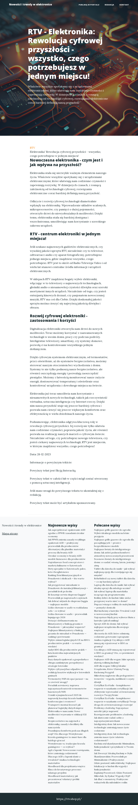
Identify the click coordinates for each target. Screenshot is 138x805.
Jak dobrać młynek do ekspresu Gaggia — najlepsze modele (68, 603)
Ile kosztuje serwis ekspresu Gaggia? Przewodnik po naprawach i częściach (67, 596)
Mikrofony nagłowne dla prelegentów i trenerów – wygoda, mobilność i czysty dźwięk (114, 678)
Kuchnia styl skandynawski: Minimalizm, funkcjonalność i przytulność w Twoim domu (114, 746)
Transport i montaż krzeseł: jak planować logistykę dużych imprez (65, 706)
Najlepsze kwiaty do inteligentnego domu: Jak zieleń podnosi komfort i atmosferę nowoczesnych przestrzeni (114, 552)
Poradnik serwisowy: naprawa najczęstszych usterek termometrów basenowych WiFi (67, 688)
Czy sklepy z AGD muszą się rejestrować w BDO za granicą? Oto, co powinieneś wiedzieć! (114, 653)
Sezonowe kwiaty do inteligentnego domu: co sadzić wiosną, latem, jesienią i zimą (114, 562)
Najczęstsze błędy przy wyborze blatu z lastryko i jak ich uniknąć (114, 619)
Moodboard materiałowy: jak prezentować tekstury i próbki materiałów (63, 779)
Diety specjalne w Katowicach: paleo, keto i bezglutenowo (67, 570)
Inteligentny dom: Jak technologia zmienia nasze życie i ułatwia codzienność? (111, 737)
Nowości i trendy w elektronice (30, 4)
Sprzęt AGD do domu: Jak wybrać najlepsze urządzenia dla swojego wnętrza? (111, 627)
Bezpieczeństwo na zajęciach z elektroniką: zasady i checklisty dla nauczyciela (65, 724)
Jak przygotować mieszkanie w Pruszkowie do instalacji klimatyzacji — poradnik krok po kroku (68, 588)
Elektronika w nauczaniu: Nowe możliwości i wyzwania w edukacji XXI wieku (67, 714)
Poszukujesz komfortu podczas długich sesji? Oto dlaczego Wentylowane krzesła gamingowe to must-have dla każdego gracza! (68, 735)
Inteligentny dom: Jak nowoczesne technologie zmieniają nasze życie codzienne (112, 727)
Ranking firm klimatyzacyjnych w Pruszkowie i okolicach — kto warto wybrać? (66, 578)
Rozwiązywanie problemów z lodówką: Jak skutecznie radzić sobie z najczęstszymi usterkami (113, 717)
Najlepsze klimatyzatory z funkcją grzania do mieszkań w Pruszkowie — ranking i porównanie (67, 633)
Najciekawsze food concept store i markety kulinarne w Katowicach (66, 564)
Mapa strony (10, 533)
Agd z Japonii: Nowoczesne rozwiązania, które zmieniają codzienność (69, 752)
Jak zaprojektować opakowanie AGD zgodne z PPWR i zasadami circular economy (66, 533)
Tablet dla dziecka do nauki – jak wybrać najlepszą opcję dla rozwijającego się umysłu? (114, 572)
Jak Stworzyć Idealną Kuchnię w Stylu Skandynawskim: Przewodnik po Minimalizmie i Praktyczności (113, 756)
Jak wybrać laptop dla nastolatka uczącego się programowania (111, 593)
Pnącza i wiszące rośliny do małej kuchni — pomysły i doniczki (114, 606)
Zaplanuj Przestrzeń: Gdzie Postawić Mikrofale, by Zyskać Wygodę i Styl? (113, 774)
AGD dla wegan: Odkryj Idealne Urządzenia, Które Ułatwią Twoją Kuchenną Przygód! (111, 669)
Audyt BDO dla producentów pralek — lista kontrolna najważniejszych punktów (67, 653)
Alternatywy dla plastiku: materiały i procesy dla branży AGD (66, 551)
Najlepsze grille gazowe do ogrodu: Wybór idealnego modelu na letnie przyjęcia (112, 533)
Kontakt (124, 5)
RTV (32, 147)
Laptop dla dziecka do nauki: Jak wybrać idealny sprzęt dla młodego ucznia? (114, 587)
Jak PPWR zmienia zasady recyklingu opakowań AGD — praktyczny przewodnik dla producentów (66, 542)
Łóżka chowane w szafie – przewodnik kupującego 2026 (67, 616)
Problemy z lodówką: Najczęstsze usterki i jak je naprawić (111, 710)
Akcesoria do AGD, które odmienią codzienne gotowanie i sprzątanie (111, 635)
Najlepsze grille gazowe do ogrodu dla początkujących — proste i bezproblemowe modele (114, 542)
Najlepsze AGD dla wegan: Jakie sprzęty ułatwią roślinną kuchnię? (114, 661)
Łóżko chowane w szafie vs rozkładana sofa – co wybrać (68, 609)
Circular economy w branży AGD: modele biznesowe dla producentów (66, 557)
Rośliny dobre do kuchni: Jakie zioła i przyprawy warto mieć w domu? (112, 599)
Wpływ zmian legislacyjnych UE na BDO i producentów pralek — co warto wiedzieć (69, 643)
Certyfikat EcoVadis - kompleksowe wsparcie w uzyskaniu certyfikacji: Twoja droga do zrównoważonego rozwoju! (115, 701)
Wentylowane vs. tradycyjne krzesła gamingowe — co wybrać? (66, 745)
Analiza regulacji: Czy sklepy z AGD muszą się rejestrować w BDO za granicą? (112, 643)
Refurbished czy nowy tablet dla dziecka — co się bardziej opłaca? (114, 580)
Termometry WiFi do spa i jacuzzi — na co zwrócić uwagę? (68, 680)
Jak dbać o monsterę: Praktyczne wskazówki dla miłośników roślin (111, 781)
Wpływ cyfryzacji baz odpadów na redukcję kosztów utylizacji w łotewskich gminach (69, 672)
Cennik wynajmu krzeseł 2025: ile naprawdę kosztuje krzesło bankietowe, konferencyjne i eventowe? (68, 698)
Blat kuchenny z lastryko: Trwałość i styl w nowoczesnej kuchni (114, 612)
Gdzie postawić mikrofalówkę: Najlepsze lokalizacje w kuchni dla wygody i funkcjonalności (115, 766)
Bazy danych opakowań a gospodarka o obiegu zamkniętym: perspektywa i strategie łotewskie (68, 662)
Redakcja (109, 5)
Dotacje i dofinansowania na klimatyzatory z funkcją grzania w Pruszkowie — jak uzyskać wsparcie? (66, 623)
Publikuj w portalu (89, 5)
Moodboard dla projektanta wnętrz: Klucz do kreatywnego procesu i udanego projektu (66, 769)
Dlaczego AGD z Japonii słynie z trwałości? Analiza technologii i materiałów (64, 759)
